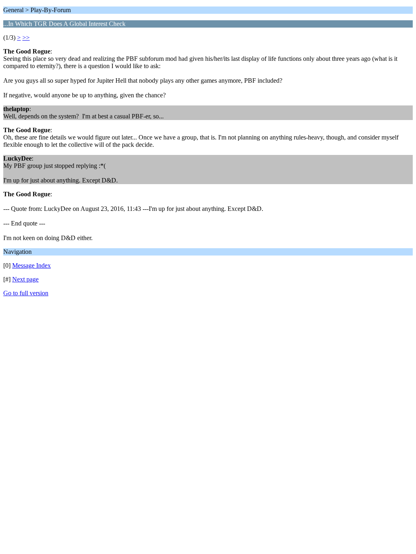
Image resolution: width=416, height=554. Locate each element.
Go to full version (25, 293)
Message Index (31, 265)
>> (26, 37)
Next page (25, 279)
